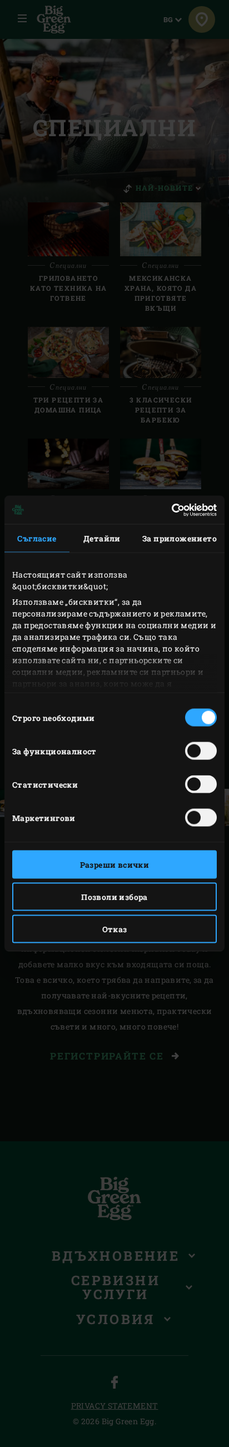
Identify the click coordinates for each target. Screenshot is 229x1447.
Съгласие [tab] (36, 538)
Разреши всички (115, 864)
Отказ (114, 929)
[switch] (201, 751)
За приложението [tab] (179, 538)
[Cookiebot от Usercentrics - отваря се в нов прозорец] (168, 509)
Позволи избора (114, 897)
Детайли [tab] (102, 538)
